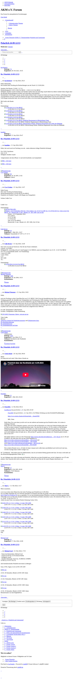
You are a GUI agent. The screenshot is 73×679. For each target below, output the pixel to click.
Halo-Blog (7, 5)
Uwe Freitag (4, 172)
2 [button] (4, 61)
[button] (4, 58)
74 (11, 69)
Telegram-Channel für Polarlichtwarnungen (13, 320)
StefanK (10, 47)
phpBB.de (20, 667)
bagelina (3, 132)
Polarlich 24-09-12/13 (10, 43)
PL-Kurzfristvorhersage (7, 322)
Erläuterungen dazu (33, 320)
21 (11, 395)
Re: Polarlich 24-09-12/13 (10, 74)
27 (11, 468)
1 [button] (4, 59)
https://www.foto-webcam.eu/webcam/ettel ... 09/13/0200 (20, 445)
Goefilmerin (7, 410)
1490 (11, 276)
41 (11, 539)
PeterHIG (3, 394)
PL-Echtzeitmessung (6, 324)
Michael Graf (4, 538)
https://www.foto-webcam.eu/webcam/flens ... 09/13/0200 (20, 441)
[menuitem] (15, 23)
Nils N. (3, 466)
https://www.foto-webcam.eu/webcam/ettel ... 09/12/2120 (24, 443)
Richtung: (39, 601)
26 (11, 230)
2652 (11, 335)
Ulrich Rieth (4, 332)
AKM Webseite (8, 2)
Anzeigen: (5, 601)
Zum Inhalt (4, 17)
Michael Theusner (6, 274)
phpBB (25, 664)
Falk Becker (4, 229)
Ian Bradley (11, 664)
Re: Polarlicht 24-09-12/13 (10, 479)
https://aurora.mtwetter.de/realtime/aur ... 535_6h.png (45, 437)
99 (11, 174)
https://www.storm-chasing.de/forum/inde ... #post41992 (23, 416)
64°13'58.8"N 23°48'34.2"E (9, 495)
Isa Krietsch (4, 67)
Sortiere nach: (21, 601)
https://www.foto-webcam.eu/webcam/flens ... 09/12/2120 (20, 440)
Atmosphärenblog (9, 4)
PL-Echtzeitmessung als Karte (9, 325)
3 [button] (4, 63)
